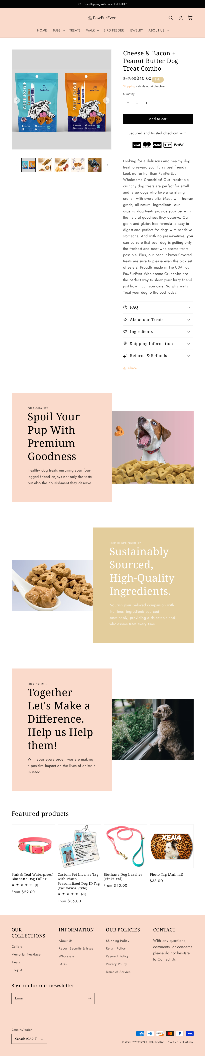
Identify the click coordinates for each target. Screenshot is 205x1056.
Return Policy (116, 948)
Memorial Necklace (26, 954)
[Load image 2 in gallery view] (45, 165)
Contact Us (167, 959)
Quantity (129, 94)
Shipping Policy (117, 940)
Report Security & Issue (76, 948)
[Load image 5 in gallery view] (94, 165)
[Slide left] (17, 100)
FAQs (63, 964)
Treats (16, 962)
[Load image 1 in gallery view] (28, 165)
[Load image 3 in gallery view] (61, 165)
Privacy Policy (116, 964)
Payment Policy (117, 956)
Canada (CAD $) (26, 1039)
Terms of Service (118, 972)
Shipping (129, 86)
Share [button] (132, 368)
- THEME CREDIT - (158, 1041)
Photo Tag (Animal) (166, 874)
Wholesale (66, 956)
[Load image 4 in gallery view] (78, 165)
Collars (17, 946)
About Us (65, 940)
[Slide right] (106, 100)
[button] (58, 30)
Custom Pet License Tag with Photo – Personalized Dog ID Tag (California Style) (79, 881)
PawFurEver (139, 1041)
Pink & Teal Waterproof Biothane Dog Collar (32, 876)
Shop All (18, 970)
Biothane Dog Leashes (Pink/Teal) (123, 876)
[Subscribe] (89, 998)
